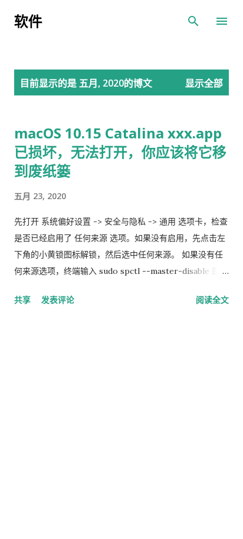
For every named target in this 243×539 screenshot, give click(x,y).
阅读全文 (212, 299)
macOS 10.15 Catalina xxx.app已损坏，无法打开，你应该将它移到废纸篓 (120, 151)
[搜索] (193, 21)
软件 (28, 21)
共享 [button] (22, 299)
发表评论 (57, 299)
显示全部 (204, 83)
